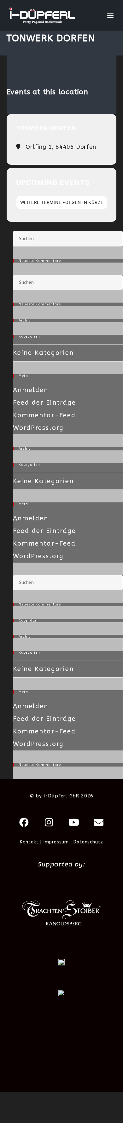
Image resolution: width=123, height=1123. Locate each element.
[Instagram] (49, 822)
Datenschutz (88, 842)
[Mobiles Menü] (110, 15)
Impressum (56, 842)
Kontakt (29, 842)
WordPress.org (38, 427)
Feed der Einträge (44, 402)
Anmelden (30, 390)
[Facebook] (24, 822)
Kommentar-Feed (44, 415)
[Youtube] (74, 822)
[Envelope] (99, 822)
